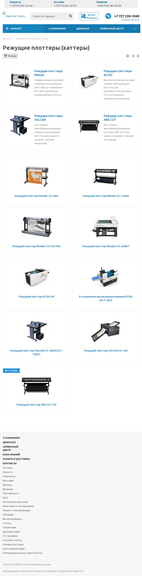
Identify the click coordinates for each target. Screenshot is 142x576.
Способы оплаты (12, 540)
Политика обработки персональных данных (27, 564)
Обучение (8, 514)
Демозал (82, 28)
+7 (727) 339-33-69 (21, 5)
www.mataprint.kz (37, 571)
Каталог (16, 28)
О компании (57, 28)
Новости (8, 472)
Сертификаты (11, 493)
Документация (11, 531)
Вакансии (8, 489)
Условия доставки (13, 544)
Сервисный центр (112, 28)
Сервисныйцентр (10, 448)
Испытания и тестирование (18, 506)
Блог (5, 497)
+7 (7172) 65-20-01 (65, 5)
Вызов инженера (12, 519)
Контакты (10, 463)
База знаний (11, 454)
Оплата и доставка (16, 459)
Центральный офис (14, 548)
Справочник (9, 527)
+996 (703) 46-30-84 (109, 5)
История (8, 467)
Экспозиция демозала (15, 502)
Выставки (8, 480)
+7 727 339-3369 (126, 16)
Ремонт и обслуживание (16, 510)
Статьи (7, 523)
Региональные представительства (22, 553)
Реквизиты (9, 476)
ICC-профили (10, 536)
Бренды (7, 484)
